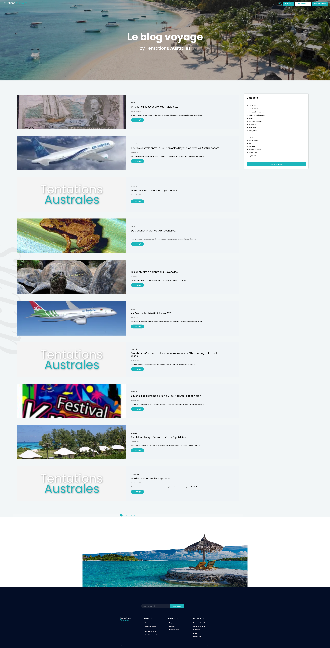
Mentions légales (174, 630)
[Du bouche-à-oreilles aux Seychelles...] (71, 235)
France (195, 633)
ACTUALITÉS (134, 103)
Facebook (172, 626)
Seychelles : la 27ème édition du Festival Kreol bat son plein (166, 396)
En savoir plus (137, 120)
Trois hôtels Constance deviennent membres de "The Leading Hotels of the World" (175, 355)
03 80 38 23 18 (197, 636)
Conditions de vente (151, 635)
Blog (170, 623)
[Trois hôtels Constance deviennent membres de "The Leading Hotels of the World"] (71, 359)
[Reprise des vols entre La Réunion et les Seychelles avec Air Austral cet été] (71, 153)
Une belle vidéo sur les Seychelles (151, 478)
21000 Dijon (196, 630)
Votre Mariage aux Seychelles (150, 627)
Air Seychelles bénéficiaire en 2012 (151, 313)
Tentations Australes (199, 623)
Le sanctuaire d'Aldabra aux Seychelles (154, 272)
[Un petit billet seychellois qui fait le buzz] (71, 112)
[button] (280, 4)
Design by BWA (209, 645)
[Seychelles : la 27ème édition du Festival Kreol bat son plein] (71, 401)
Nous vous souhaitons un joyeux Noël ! (154, 190)
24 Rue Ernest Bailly (199, 626)
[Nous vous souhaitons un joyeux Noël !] (71, 194)
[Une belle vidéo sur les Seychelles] (71, 483)
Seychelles (134, 226)
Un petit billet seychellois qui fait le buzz (154, 106)
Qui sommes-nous (150, 623)
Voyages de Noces (150, 631)
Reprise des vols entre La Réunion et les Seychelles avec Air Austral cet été (175, 148)
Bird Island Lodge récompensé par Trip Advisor (158, 437)
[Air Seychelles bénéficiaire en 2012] (71, 318)
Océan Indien (135, 474)
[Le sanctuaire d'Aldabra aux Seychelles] (71, 277)
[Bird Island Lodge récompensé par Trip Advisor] (71, 442)
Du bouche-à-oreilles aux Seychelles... (153, 230)
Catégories (302, 3)
